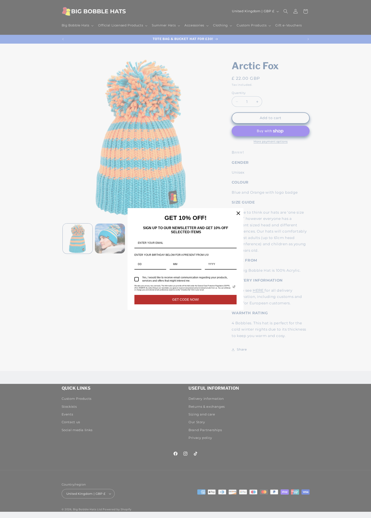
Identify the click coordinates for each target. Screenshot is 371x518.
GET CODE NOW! (185, 299)
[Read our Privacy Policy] (234, 286)
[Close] (238, 213)
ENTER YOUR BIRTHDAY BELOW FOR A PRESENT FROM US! (171, 254)
